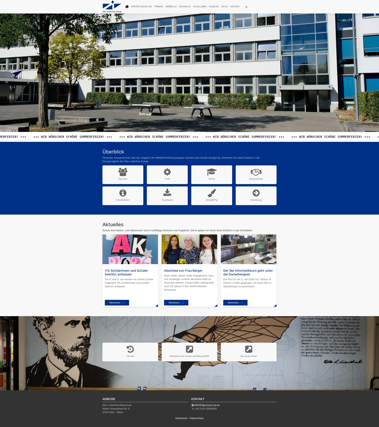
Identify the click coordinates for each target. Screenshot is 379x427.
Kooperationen (256, 179)
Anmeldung (256, 200)
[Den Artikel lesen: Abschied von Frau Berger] (189, 249)
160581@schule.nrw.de (207, 405)
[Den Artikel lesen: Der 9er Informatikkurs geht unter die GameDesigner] (248, 249)
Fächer (211, 179)
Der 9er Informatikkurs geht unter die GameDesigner (248, 272)
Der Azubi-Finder (249, 356)
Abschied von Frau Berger (183, 270)
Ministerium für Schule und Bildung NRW (189, 356)
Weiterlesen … (116, 302)
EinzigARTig (211, 200)
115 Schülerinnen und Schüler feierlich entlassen (126, 272)
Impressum (181, 418)
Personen (122, 179)
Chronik (130, 356)
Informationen (123, 200)
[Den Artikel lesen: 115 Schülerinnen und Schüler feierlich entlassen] (130, 249)
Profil (167, 179)
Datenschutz (197, 418)
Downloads (167, 200)
